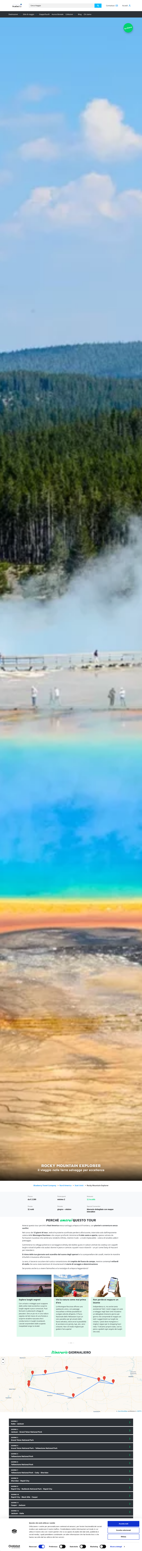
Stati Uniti (79, 1185)
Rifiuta (123, 1537)
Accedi (125, 5)
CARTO (139, 1411)
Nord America (65, 1185)
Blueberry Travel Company (45, 1185)
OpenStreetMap (122, 1411)
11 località (91, 1199)
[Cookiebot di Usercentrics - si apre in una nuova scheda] (14, 1546)
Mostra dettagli (116, 1547)
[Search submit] (98, 6)
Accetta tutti (123, 1524)
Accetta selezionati (123, 1530)
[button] (29, 1382)
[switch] (62, 1546)
